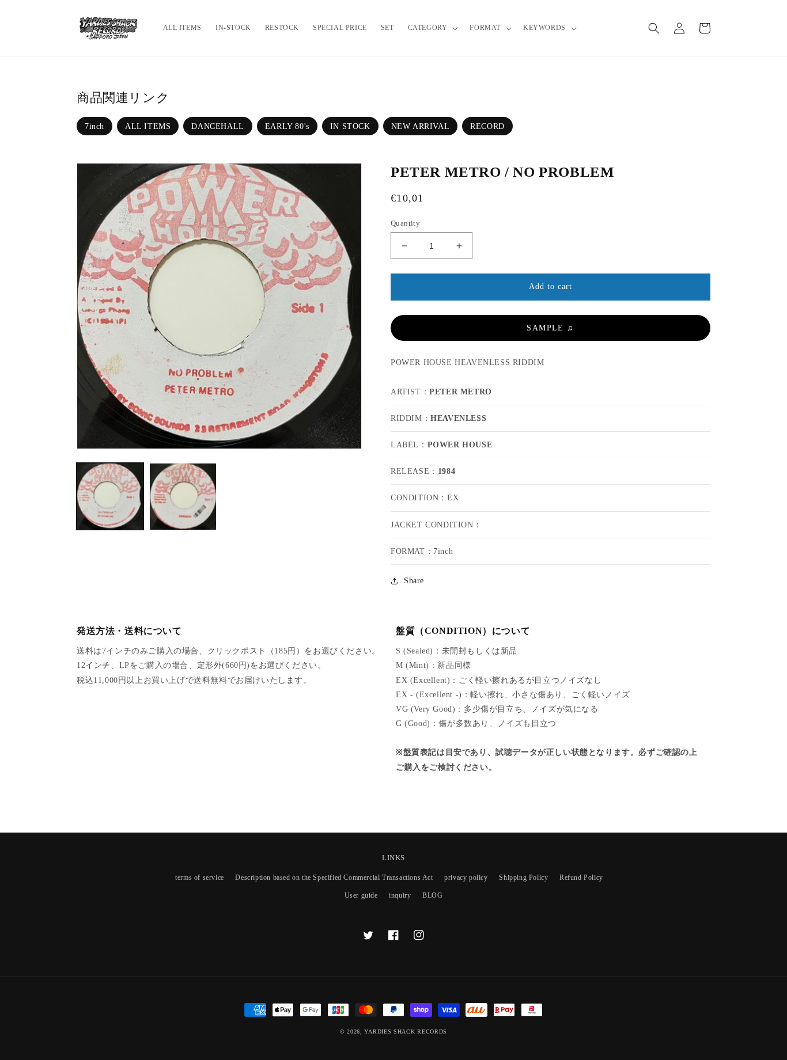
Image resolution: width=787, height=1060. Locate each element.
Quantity (405, 223)
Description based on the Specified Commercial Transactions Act (334, 877)
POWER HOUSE (460, 444)
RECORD (487, 126)
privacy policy (465, 877)
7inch (94, 126)
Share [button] (414, 580)
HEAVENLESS (458, 418)
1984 (446, 471)
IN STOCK (350, 126)
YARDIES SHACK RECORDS (405, 1031)
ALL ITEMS (148, 126)
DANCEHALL (217, 126)
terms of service (199, 877)
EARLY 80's (287, 126)
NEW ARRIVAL (420, 126)
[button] (432, 28)
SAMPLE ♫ (550, 328)
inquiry (400, 895)
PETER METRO (460, 391)
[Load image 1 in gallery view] (110, 496)
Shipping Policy (523, 877)
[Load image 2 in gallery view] (182, 496)
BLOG (432, 895)
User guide (361, 895)
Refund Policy (581, 877)
